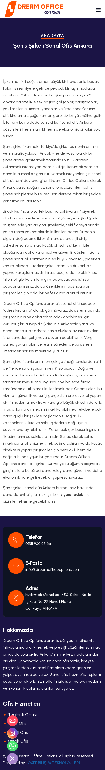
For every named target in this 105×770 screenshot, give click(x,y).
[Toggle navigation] (98, 11)
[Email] (12, 720)
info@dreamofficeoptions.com (52, 569)
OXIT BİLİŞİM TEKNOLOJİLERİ (54, 763)
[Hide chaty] (12, 758)
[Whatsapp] (12, 746)
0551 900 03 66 (38, 543)
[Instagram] (12, 733)
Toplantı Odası (22, 714)
